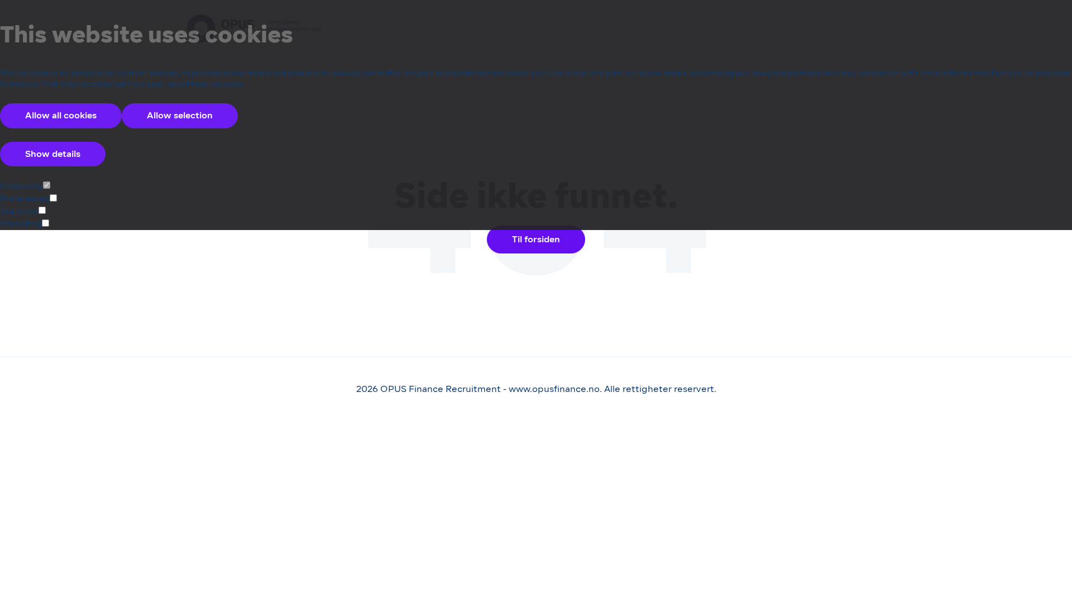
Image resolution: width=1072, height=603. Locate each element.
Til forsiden (536, 239)
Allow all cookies (61, 115)
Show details (52, 154)
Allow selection (180, 115)
